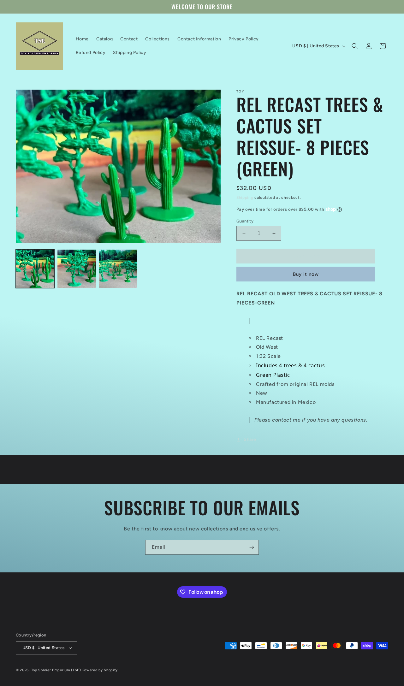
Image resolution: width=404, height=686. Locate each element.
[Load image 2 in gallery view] (76, 269)
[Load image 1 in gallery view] (35, 269)
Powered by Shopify (100, 670)
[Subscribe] (251, 547)
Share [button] (250, 439)
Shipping (244, 197)
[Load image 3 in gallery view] (118, 269)
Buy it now (306, 274)
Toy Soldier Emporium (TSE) (56, 670)
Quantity (244, 221)
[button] (355, 46)
